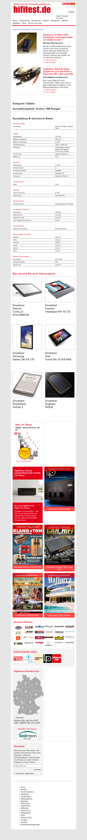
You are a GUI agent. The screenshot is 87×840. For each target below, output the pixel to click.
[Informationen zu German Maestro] (39, 633)
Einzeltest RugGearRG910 (51, 404)
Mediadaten (26, 813)
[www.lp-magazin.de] (47, 665)
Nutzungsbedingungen (30, 824)
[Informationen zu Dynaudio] (59, 627)
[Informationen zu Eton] (28, 633)
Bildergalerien (26, 799)
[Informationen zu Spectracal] (28, 644)
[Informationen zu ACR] (18, 627)
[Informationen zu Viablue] (48, 644)
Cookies (24, 820)
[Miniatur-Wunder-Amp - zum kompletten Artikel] (28, 49)
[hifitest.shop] (56, 665)
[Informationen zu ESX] (18, 633)
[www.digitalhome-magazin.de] (18, 665)
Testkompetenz (27, 792)
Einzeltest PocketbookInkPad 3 (19, 404)
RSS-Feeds (25, 803)
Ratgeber (16, 23)
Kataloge (24, 801)
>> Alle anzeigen (49, 62)
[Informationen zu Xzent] (59, 644)
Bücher (24, 789)
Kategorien (55, 20)
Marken (46, 20)
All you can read (35, 23)
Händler (65, 20)
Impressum (25, 810)
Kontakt (24, 822)
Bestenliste (36, 20)
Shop (24, 23)
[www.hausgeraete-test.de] (28, 665)
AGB (23, 815)
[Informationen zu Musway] (48, 638)
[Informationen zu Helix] (59, 633)
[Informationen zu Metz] (39, 638)
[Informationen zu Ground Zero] (48, 633)
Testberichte (24, 20)
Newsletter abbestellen (25, 773)
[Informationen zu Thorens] (39, 644)
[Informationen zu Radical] (18, 644)
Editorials (25, 808)
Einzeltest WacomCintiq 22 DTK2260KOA (21, 310)
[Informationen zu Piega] (69, 638)
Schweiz (20, 717)
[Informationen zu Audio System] (28, 627)
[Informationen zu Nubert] (59, 638)
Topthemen (25, 806)
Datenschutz (26, 817)
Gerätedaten (26, 796)
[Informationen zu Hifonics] (69, 633)
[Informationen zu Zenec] (69, 644)
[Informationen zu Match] (28, 638)
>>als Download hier (23, 461)
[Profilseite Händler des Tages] (27, 739)
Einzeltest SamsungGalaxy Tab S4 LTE (23, 356)
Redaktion (25, 794)
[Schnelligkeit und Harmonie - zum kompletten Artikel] (28, 81)
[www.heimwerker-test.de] (38, 665)
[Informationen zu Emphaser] (69, 627)
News (15, 20)
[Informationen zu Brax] (48, 627)
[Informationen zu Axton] (39, 627)
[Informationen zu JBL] (18, 638)
